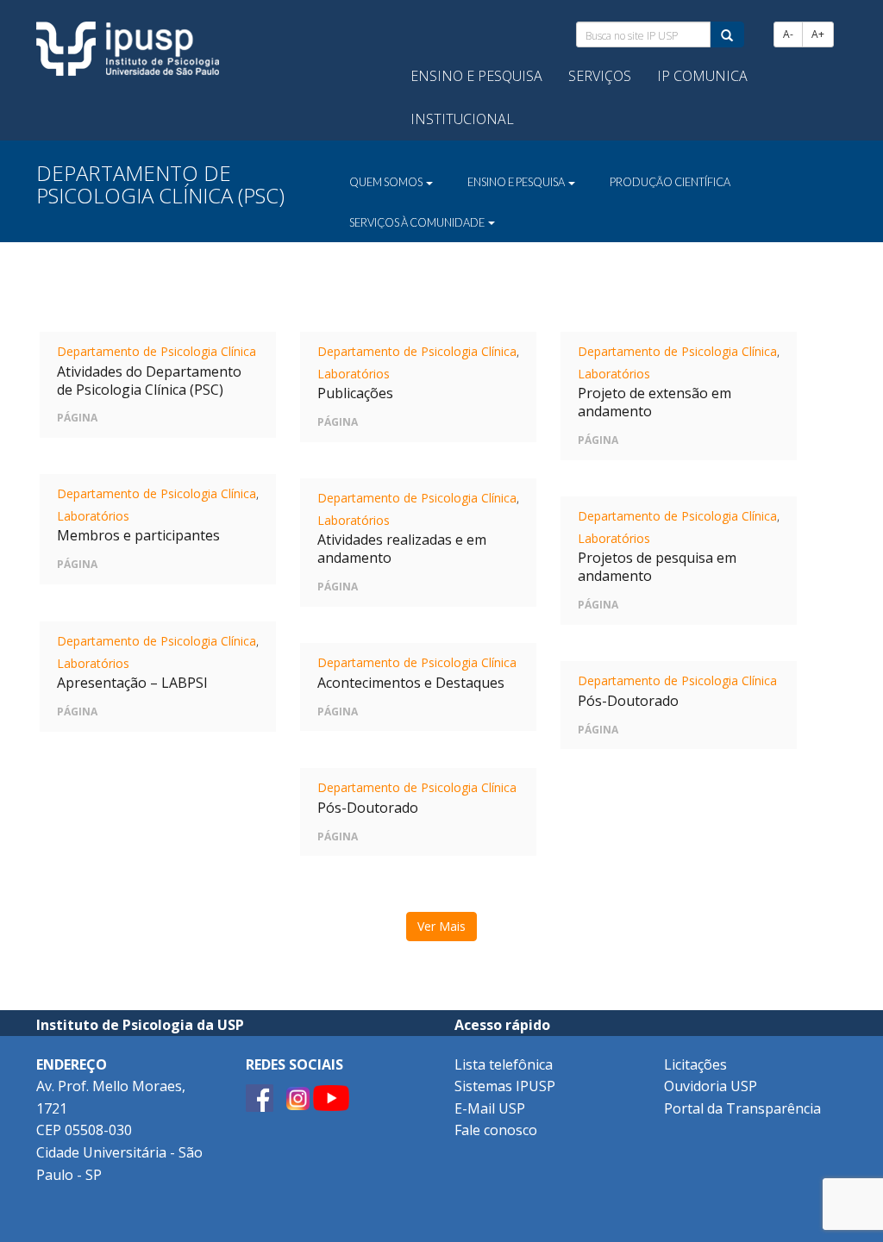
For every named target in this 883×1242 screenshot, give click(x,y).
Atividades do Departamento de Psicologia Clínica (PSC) (149, 380)
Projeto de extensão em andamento (654, 402)
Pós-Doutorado (628, 700)
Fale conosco (495, 1129)
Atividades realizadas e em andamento (401, 548)
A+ (817, 34)
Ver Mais (441, 926)
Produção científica (670, 182)
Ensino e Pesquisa (476, 75)
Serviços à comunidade (417, 222)
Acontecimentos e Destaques (410, 682)
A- (788, 34)
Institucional (462, 118)
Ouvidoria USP (710, 1086)
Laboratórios (353, 373)
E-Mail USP (489, 1108)
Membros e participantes (138, 535)
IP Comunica (702, 75)
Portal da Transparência (742, 1108)
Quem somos (386, 182)
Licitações (695, 1064)
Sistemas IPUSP (504, 1086)
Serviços (599, 75)
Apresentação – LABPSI (132, 682)
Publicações (355, 393)
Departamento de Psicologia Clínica (156, 351)
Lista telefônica (503, 1064)
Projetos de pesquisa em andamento (657, 566)
